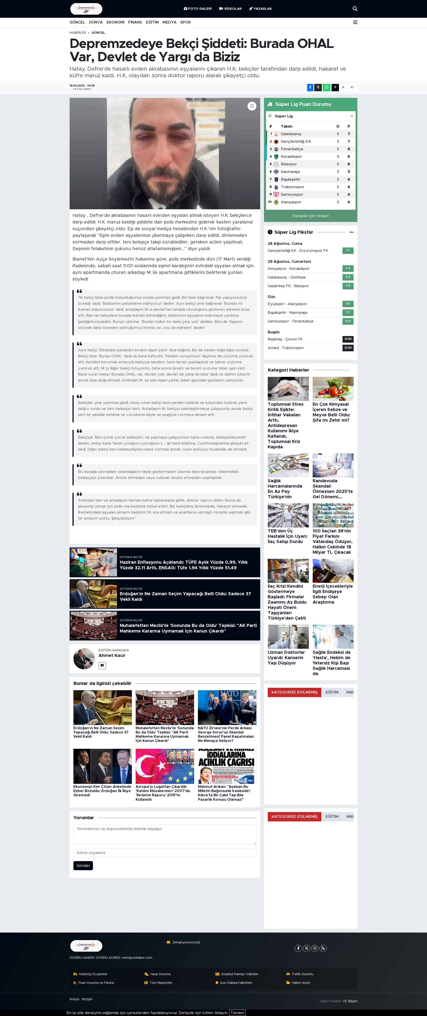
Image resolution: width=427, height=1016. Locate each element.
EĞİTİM (152, 22)
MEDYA (170, 22)
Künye (74, 999)
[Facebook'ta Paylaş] (310, 87)
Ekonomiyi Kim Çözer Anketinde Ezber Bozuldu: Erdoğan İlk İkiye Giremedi (102, 791)
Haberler (78, 32)
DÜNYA (96, 22)
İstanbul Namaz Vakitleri (240, 974)
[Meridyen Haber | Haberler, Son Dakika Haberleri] (86, 9)
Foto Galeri (200, 8)
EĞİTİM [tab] (332, 692)
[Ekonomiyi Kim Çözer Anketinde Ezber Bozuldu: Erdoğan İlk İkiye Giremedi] (102, 766)
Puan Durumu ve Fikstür (96, 982)
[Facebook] (298, 948)
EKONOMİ (115, 22)
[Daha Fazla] (335, 87)
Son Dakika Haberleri (236, 982)
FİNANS (135, 22)
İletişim (87, 999)
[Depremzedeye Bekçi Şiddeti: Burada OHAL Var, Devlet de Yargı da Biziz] (165, 153)
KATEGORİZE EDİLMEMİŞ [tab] (295, 692)
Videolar (233, 8)
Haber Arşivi (301, 982)
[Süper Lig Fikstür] (351, 232)
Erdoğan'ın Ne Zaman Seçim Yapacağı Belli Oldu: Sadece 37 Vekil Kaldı (101, 732)
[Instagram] (314, 948)
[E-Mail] (102, 665)
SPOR (185, 22)
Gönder (83, 866)
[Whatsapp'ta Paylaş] (326, 87)
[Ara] (355, 9)
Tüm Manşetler (161, 982)
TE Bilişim (350, 1001)
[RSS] (323, 948)
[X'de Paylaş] (318, 87)
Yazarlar (263, 8)
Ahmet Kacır (112, 655)
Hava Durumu (161, 974)
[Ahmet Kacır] (84, 658)
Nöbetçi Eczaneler (93, 974)
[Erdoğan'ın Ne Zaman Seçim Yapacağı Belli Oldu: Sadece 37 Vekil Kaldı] (102, 707)
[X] (306, 948)
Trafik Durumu (302, 974)
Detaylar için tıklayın (310, 216)
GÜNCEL (77, 22)
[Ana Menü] (355, 22)
